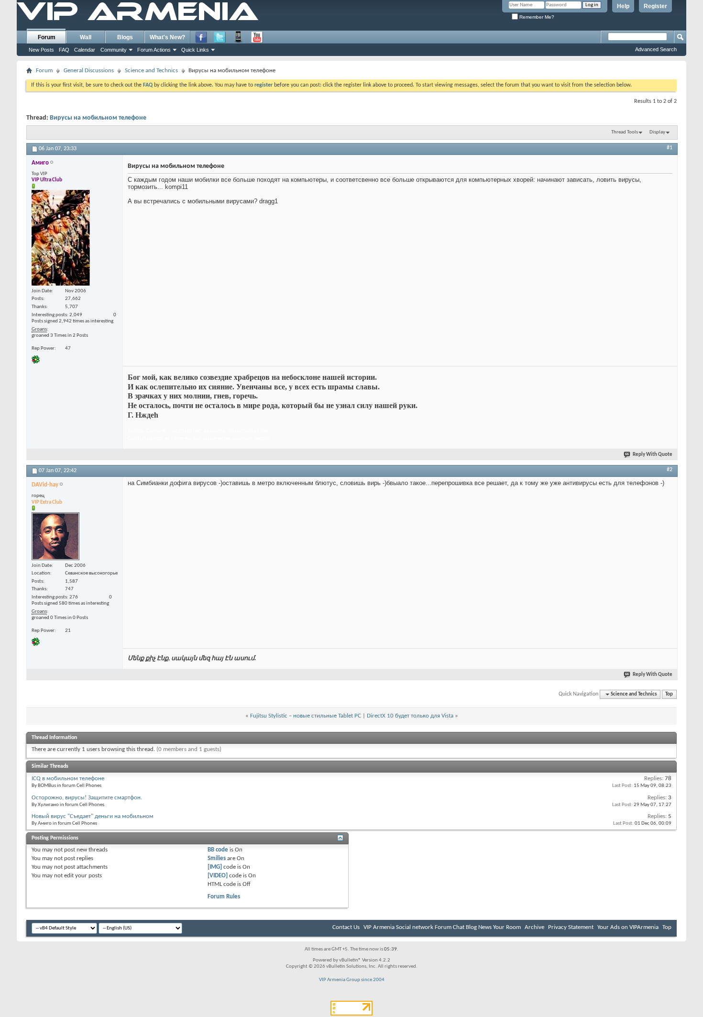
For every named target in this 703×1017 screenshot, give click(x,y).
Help (623, 6)
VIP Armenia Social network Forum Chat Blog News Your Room (442, 927)
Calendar (84, 50)
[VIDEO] (218, 876)
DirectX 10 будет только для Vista (410, 716)
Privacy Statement (570, 927)
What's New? (167, 37)
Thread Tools (624, 132)
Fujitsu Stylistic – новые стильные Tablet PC (305, 716)
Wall (85, 37)
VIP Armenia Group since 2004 (351, 980)
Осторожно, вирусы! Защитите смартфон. (87, 798)
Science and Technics (151, 70)
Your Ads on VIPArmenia (628, 927)
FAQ (64, 50)
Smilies (217, 858)
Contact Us (346, 927)
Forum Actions (154, 50)
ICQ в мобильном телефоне (68, 778)
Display (657, 132)
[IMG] (215, 867)
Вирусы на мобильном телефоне (98, 118)
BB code (218, 850)
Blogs (125, 37)
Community (113, 50)
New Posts (41, 50)
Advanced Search (656, 49)
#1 (669, 148)
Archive (534, 927)
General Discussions (89, 70)
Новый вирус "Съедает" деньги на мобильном (93, 816)
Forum (46, 37)
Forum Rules (224, 897)
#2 (669, 470)
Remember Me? (536, 17)
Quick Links (195, 50)
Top (669, 694)
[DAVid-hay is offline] (55, 536)
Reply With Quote (652, 454)
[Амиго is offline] (61, 238)
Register (655, 6)
